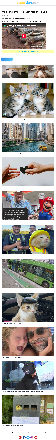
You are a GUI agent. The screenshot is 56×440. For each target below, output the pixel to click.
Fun (30, 6)
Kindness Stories (18, 6)
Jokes (39, 6)
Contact (20, 432)
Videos (25, 6)
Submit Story (28, 432)
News (11, 6)
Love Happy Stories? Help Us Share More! (28, 51)
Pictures (34, 6)
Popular (44, 6)
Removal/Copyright (45, 432)
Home (7, 432)
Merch (13, 432)
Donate (35, 432)
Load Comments (6, 59)
